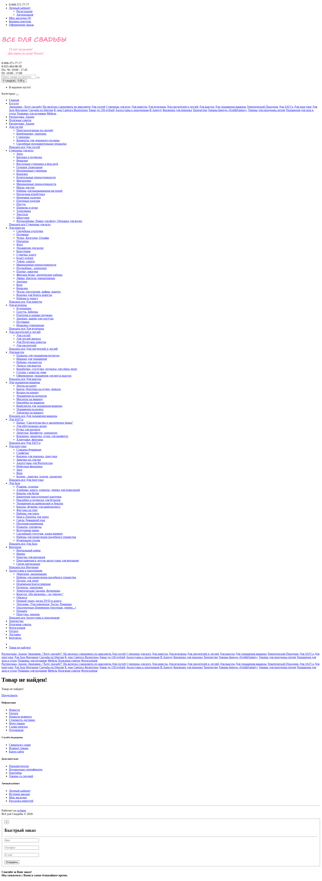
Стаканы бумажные (28, 449)
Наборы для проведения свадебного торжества (46, 537)
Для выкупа (206, 106)
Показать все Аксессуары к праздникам (34, 617)
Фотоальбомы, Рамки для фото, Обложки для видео (49, 221)
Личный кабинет (20, 790)
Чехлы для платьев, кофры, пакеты (38, 291)
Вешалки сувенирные (30, 325)
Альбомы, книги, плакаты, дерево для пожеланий (48, 489)
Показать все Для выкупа (25, 379)
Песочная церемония (29, 523)
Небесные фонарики (29, 466)
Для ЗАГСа (286, 106)
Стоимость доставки (22, 720)
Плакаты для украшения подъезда (37, 355)
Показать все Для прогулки (26, 479)
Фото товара (17, 723)
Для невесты (139, 106)
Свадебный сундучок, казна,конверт (39, 533)
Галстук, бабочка (27, 311)
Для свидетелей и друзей (182, 106)
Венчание (21, 110)
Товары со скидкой (21, 776)
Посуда (21, 204)
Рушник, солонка (27, 486)
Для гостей (98, 106)
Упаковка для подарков (31, 113)
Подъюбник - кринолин (31, 268)
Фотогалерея (17, 627)
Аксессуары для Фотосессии (34, 463)
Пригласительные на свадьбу (34, 130)
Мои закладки (18, 797)
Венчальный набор (28, 550)
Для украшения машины (230, 106)
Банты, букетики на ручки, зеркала (38, 389)
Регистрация (24, 11)
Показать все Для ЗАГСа (24, 442)
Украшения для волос (30, 247)
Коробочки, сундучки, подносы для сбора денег (46, 368)
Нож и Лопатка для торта (32, 516)
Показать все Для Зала (23, 543)
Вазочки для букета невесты (34, 295)
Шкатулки (22, 217)
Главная (14, 100)
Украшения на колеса (29, 409)
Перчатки (22, 241)
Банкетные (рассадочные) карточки (38, 496)
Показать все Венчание (24, 567)
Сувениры (23, 137)
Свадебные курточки (29, 231)
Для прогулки (303, 106)
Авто (19, 153)
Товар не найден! (20, 647)
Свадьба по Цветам (41, 110)
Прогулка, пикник (28, 614)
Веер (19, 284)
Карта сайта (16, 751)
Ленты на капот (26, 385)
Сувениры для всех (118, 106)
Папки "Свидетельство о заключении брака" (44, 422)
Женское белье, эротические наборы (39, 274)
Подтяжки (22, 321)
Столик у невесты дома (31, 372)
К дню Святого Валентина (71, 110)
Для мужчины (157, 106)
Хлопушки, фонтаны (29, 439)
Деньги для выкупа (28, 365)
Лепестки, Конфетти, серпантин (36, 432)
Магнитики (23, 180)
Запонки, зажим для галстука (34, 318)
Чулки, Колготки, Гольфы (32, 237)
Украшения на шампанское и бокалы (39, 503)
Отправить (12, 862)
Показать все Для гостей (24, 147)
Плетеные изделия (28, 200)
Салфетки (22, 453)
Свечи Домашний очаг (30, 520)
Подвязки (22, 234)
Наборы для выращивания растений (39, 190)
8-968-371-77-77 (11, 64)
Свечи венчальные (28, 563)
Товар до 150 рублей (102, 110)
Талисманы (23, 211)
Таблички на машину (30, 412)
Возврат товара (18, 748)
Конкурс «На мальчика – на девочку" (40, 594)
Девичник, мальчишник (31, 574)
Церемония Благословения (33, 584)
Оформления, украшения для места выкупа (43, 375)
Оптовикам (16, 730)
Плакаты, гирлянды (29, 526)
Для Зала (14, 483)
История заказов (19, 794)
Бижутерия (23, 251)
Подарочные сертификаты (25, 769)
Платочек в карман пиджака (34, 315)
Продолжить (9, 695)
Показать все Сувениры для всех (30, 224)
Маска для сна (25, 187)
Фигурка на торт (27, 510)
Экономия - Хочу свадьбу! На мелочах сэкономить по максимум (50, 106)
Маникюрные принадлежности (36, 184)
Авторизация (24, 14)
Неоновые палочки (28, 197)
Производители (19, 766)
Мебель (51, 113)
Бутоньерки (23, 308)
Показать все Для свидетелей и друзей (33, 348)
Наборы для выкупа (29, 362)
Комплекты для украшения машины (39, 405)
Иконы (20, 553)
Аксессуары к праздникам (132, 110)
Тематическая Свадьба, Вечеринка (38, 590)
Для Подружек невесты (31, 342)
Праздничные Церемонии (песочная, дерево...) (46, 607)
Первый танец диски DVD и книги (38, 600)
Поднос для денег (27, 580)
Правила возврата (20, 716)
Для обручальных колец (31, 426)
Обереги (21, 597)
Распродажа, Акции (21, 116)
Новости (14, 709)
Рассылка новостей (21, 800)
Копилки (22, 174)
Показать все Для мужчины (26, 328)
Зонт (19, 469)
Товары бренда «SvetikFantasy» (227, 110)
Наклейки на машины (30, 402)
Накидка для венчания (30, 557)
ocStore (21, 810)
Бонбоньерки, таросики (31, 133)
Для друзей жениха (28, 338)
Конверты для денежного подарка (38, 140)
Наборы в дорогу (27, 298)
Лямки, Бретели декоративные (35, 278)
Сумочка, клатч (26, 254)
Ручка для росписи (28, 429)
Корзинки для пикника (177, 110)
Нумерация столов (28, 540)
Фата (19, 244)
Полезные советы (20, 120)
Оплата (13, 631)
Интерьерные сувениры (31, 170)
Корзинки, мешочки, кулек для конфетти (42, 436)
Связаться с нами (20, 744)
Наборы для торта (27, 513)
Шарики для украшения (31, 358)
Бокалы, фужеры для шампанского (38, 506)
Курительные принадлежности (36, 177)
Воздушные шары (27, 530)
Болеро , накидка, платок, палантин (39, 476)
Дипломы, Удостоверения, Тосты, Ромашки (44, 604)
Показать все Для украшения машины (33, 416)
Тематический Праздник (262, 106)
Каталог (14, 103)
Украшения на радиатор (31, 395)
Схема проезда (18, 726)
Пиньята (21, 610)
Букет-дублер (24, 258)
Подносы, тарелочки (29, 587)
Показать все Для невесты (25, 301)
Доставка (15, 634)
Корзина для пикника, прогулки (36, 456)
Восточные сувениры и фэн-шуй (37, 163)
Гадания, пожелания (29, 167)
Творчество (200, 110)
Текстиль (22, 214)
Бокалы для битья (27, 493)
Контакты (15, 637)
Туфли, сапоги (25, 261)
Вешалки (22, 160)
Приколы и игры (27, 207)
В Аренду (155, 110)
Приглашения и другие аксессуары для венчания (47, 560)
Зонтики (21, 281)
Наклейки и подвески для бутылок (38, 500)
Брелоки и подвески (29, 157)
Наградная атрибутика (30, 194)
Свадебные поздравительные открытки (41, 143)
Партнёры (15, 772)
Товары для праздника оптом (266, 110)
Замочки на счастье (28, 459)
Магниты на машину (29, 399)
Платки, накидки (27, 271)
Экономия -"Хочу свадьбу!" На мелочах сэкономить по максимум (70, 653)
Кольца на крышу (27, 392)
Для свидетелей (26, 345)
